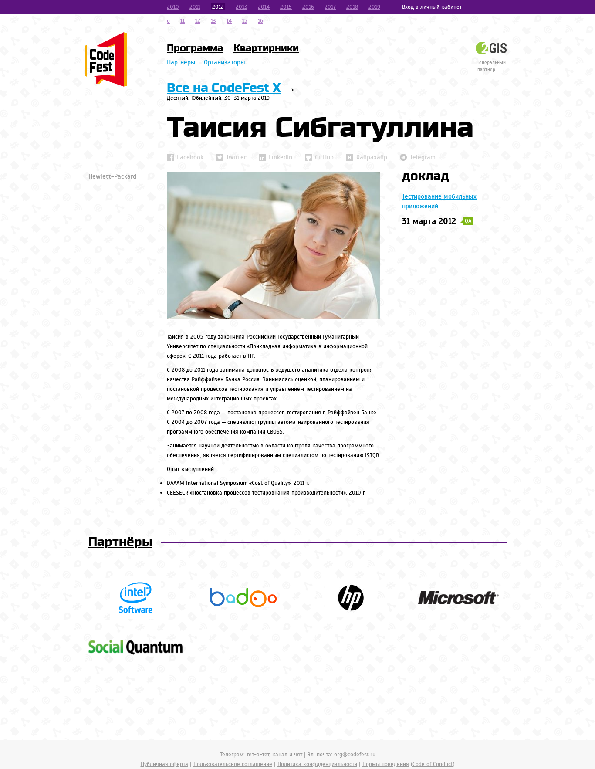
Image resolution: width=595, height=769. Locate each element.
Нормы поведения (385, 764)
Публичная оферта (164, 764)
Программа (195, 48)
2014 (264, 6)
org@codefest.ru (354, 754)
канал (279, 754)
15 (244, 20)
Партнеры (181, 62)
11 (182, 20)
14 (229, 20)
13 (213, 20)
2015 (286, 6)
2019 (374, 6)
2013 (241, 6)
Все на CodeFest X (224, 88)
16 (260, 20)
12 (197, 20)
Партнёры (120, 542)
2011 (194, 6)
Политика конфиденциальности (317, 764)
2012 (218, 6)
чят (298, 754)
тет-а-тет (258, 754)
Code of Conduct (432, 764)
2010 (173, 6)
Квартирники (266, 48)
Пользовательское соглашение (232, 764)
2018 (352, 6)
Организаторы (224, 62)
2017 (330, 6)
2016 (308, 6)
